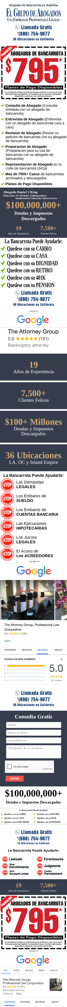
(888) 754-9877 (33, 34)
